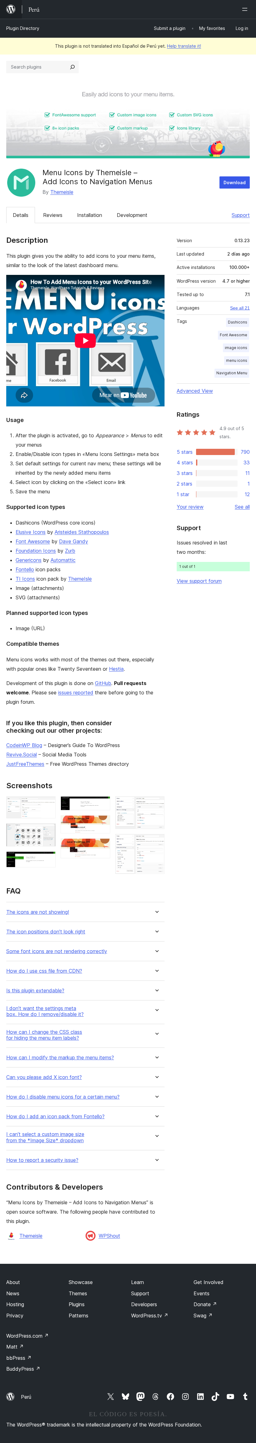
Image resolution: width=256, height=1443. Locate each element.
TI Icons (25, 579)
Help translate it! (184, 46)
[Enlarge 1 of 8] (47, 805)
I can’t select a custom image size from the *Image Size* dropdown (45, 1137)
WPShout (109, 1236)
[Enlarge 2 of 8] (47, 832)
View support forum (199, 581)
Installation (89, 215)
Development (132, 215)
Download (235, 182)
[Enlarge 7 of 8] (156, 805)
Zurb (70, 551)
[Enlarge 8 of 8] (156, 842)
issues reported (75, 692)
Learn (137, 1282)
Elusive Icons (31, 532)
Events (201, 1293)
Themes (78, 1293)
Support (241, 215)
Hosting (15, 1304)
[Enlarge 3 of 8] (47, 860)
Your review (190, 507)
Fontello (25, 569)
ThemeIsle (80, 579)
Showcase (81, 1282)
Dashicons (237, 322)
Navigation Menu (231, 373)
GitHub (103, 683)
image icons (236, 347)
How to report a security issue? (42, 1160)
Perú (26, 1397)
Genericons (29, 560)
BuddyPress (23, 1369)
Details (20, 215)
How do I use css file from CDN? (44, 971)
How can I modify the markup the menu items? (60, 1058)
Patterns (78, 1315)
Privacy (14, 1315)
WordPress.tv (149, 1315)
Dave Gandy (73, 541)
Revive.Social (21, 754)
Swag (203, 1315)
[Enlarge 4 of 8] (102, 805)
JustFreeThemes (25, 764)
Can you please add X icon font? (44, 1077)
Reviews (52, 215)
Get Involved (209, 1282)
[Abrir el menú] (246, 9)
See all (242, 507)
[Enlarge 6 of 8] (102, 847)
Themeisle (61, 192)
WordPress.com (27, 1336)
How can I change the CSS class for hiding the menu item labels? (44, 1035)
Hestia (116, 669)
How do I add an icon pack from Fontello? (55, 1116)
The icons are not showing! (37, 912)
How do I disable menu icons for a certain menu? (63, 1097)
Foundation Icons (36, 551)
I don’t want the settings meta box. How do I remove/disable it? (45, 1011)
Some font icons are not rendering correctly (56, 951)
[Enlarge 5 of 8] (102, 824)
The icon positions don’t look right (45, 932)
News (12, 1293)
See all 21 (240, 307)
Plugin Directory (22, 28)
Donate (205, 1304)
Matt (15, 1347)
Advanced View (195, 391)
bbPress (19, 1358)
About (13, 1282)
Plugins (77, 1304)
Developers (144, 1304)
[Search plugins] (72, 67)
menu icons (236, 360)
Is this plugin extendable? (35, 991)
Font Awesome (33, 541)
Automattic (63, 560)
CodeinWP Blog (24, 745)
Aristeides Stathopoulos (82, 532)
